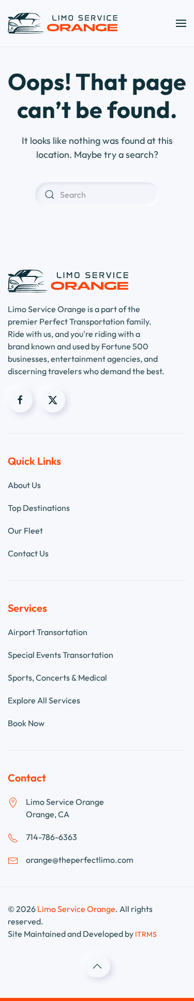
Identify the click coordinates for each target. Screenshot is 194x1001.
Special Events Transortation (60, 655)
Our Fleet (25, 530)
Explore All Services (44, 700)
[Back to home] (62, 23)
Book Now (26, 723)
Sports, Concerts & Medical (57, 677)
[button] (181, 23)
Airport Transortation (47, 632)
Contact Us (28, 553)
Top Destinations (39, 508)
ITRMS (146, 934)
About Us (24, 485)
